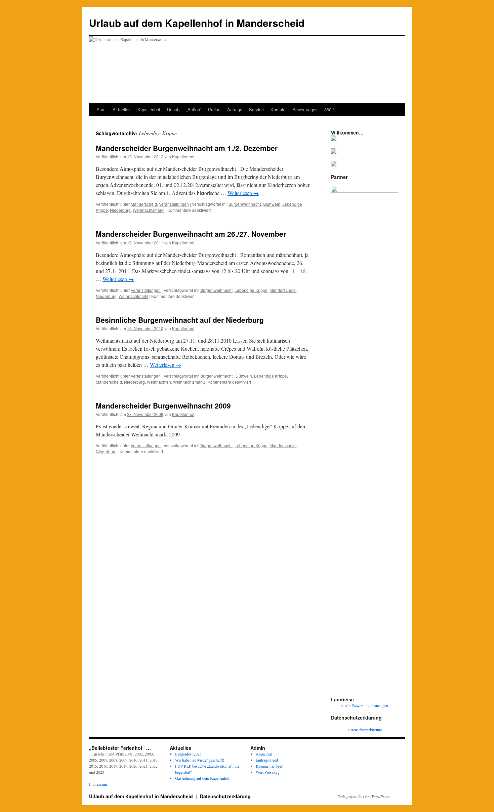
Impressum (98, 784)
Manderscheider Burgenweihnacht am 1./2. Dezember (187, 148)
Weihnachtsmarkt (148, 210)
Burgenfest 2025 (188, 754)
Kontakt (278, 109)
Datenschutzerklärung (364, 729)
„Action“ (193, 109)
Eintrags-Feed (267, 760)
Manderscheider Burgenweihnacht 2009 (163, 405)
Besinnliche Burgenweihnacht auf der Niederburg (180, 320)
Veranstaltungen (174, 204)
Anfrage (234, 109)
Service (256, 109)
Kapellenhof (148, 109)
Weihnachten (159, 382)
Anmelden (264, 754)
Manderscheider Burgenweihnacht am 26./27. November (191, 234)
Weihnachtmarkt (133, 296)
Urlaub (173, 109)
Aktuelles (122, 109)
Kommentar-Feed (269, 766)
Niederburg (120, 210)
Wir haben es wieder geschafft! (199, 760)
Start (101, 109)
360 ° (329, 109)
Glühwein (271, 204)
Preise (214, 109)
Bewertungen (305, 109)
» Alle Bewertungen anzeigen (364, 705)
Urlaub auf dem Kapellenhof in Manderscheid (196, 22)
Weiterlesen (243, 192)
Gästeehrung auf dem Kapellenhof (202, 778)
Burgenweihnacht (245, 204)
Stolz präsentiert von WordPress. (364, 796)
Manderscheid (144, 204)
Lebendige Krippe (251, 290)
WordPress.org (268, 772)
